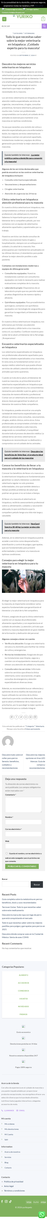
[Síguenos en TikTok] (10, 1201)
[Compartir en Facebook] (16, 717)
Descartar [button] (39, 5)
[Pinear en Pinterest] (30, 717)
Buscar (5, 879)
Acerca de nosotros (12, 1152)
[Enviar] (44, 26)
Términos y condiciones (14, 1190)
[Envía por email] (26, 717)
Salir (6, 1139)
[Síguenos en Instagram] (6, 1201)
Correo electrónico (13, 829)
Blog (6, 1162)
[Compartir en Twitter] (21, 717)
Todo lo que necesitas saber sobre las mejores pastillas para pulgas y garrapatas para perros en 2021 (23, 925)
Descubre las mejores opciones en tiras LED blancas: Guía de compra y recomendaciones (35, 761)
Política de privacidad (13, 1181)
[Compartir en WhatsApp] (12, 717)
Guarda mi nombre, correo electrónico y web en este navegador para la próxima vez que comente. (23, 857)
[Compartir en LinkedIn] (35, 717)
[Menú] (4, 19)
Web (7, 841)
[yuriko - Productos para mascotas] (23, 19)
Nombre (9, 817)
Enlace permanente (32, 729)
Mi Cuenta (9, 1134)
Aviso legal (9, 1186)
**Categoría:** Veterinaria (24, 33)
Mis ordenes (9, 1124)
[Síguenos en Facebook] (2, 1201)
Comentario (10, 795)
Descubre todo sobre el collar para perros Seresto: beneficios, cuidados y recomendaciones (12, 761)
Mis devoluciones (12, 1129)
